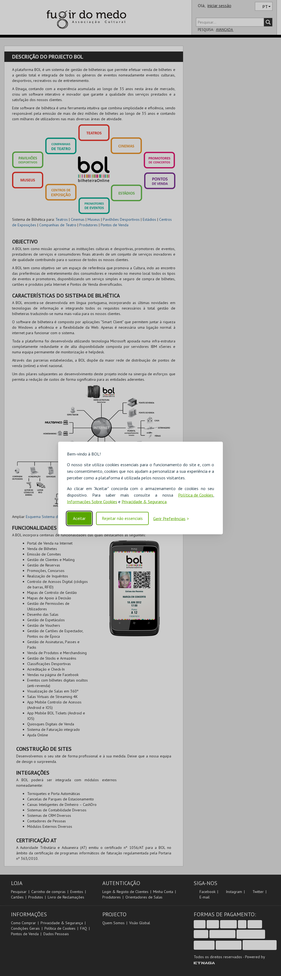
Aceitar (79, 518)
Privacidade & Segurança (144, 501)
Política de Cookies (195, 494)
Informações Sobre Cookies (92, 501)
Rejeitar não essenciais (122, 518)
